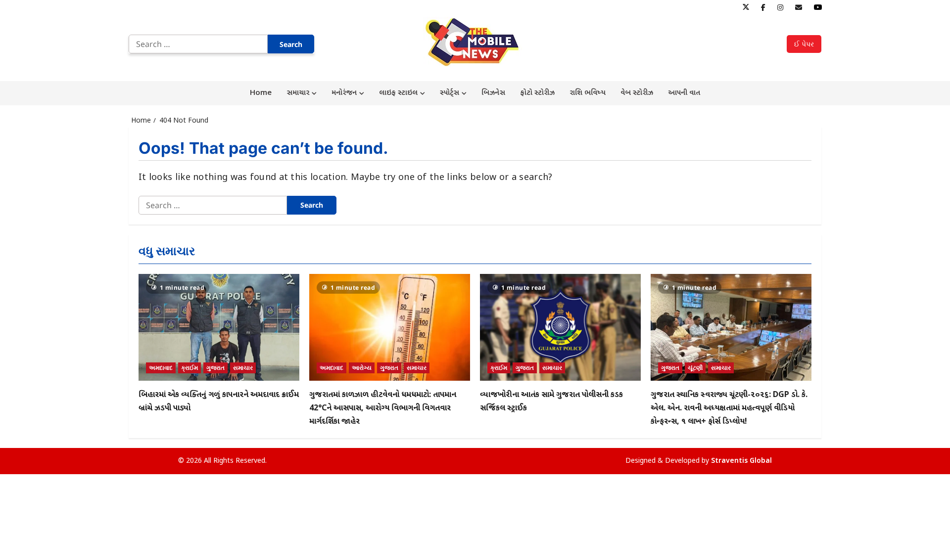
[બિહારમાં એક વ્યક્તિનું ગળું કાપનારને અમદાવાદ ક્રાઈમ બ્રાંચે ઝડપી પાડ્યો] (219, 327)
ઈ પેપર (804, 44)
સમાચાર (297, 93)
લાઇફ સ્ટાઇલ (398, 93)
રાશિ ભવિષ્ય (588, 93)
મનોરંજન (344, 93)
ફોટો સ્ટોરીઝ (537, 93)
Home (261, 93)
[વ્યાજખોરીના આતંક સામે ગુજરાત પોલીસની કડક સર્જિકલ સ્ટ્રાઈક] (560, 327)
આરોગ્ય (362, 367)
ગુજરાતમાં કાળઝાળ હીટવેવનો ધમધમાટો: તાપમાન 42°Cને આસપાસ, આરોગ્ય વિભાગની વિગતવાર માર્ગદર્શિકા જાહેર (382, 408)
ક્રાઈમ (189, 367)
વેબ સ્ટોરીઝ (636, 93)
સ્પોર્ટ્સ (449, 93)
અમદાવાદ (161, 367)
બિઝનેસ (493, 93)
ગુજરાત (215, 367)
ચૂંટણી (695, 367)
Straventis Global (741, 461)
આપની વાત (684, 93)
